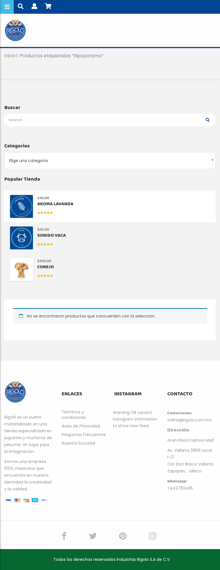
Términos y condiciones (74, 414)
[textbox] (110, 161)
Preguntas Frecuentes (84, 434)
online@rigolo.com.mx (189, 420)
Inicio (10, 55)
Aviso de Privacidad (81, 426)
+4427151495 (180, 488)
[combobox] (110, 160)
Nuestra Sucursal (78, 443)
